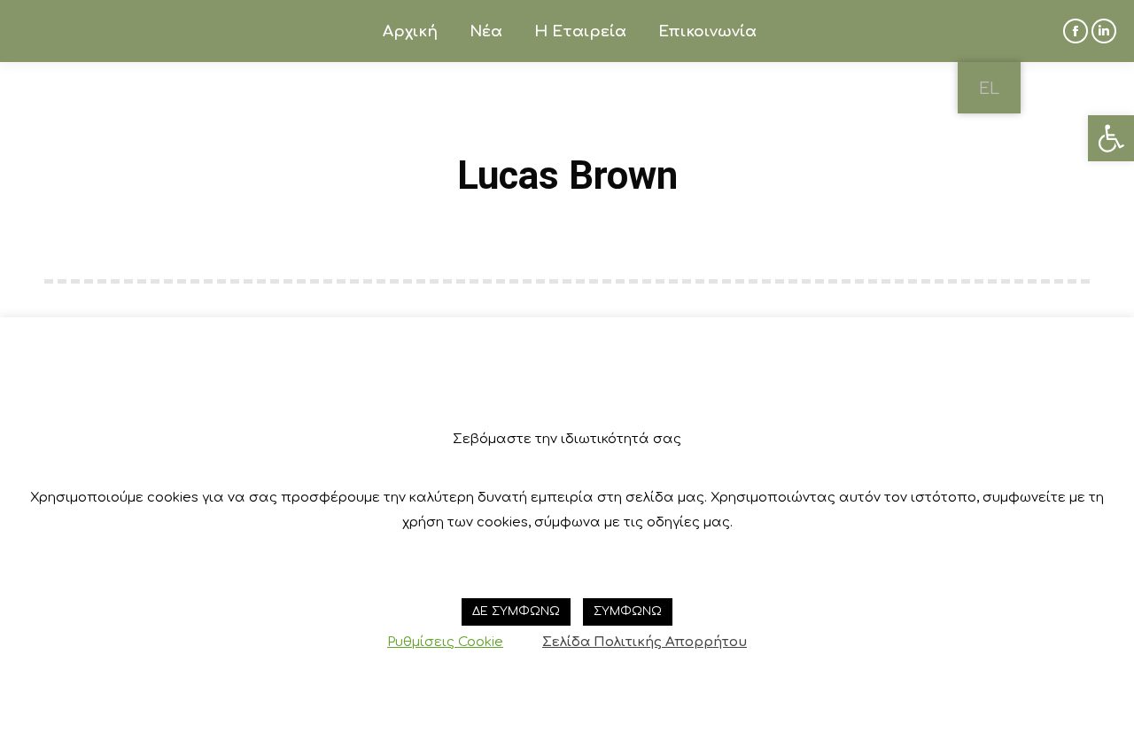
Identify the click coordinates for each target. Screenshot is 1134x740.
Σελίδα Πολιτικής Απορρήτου (644, 642)
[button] (1111, 138)
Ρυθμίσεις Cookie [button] (445, 642)
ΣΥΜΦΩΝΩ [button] (628, 611)
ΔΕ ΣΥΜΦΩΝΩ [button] (516, 611)
